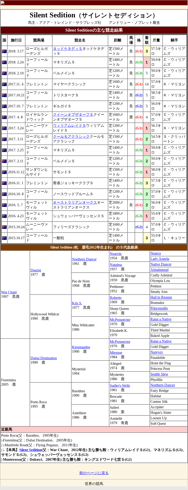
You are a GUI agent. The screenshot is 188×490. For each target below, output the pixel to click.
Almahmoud (159, 270)
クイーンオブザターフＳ (73, 114)
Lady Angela (159, 259)
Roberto (116, 298)
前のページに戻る (94, 473)
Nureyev (156, 352)
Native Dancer (160, 264)
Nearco (155, 253)
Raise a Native (160, 319)
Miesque (116, 353)
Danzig (35, 270)
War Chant (9, 292)
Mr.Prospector (120, 320)
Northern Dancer (84, 259)
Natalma (116, 265)
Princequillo (159, 308)
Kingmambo (81, 347)
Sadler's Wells (120, 385)
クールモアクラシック (71, 136)
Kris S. (77, 303)
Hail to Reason (161, 297)
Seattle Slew (159, 374)
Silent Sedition (30, 450)
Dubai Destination (43, 358)
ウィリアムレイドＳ (69, 125)
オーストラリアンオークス (75, 202)
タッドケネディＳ (67, 49)
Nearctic (116, 254)
